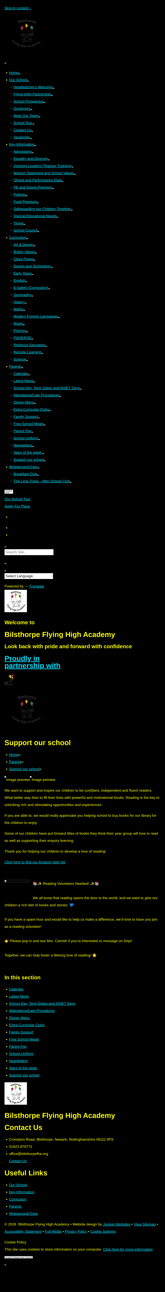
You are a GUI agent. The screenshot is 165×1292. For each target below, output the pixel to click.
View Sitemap (145, 1224)
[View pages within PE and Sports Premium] (53, 188)
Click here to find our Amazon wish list (34, 862)
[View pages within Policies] (27, 195)
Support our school (24, 769)
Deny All (29, 1257)
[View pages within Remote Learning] (42, 353)
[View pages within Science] (27, 360)
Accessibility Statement (23, 1231)
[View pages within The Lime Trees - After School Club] (71, 482)
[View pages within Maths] (24, 310)
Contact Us (18, 1161)
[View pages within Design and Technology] (52, 267)
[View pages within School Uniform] (39, 439)
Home (14, 755)
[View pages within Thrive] (24, 224)
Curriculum (17, 1199)
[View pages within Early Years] (32, 274)
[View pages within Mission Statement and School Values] (75, 174)
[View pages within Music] (24, 324)
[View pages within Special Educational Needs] (57, 217)
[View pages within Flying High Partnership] (52, 95)
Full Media (53, 1231)
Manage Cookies (19, 1257)
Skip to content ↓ (17, 8)
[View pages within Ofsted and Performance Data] (62, 181)
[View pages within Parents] (22, 367)
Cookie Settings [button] (103, 1231)
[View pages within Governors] (31, 109)
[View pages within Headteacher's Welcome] (53, 88)
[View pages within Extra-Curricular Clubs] (50, 410)
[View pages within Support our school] (45, 460)
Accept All (8, 1257)
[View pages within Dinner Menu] (35, 403)
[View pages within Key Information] (35, 145)
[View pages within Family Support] (39, 417)
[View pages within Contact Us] (32, 131)
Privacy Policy (76, 1231)
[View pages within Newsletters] (33, 446)
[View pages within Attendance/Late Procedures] (60, 396)
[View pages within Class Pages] (34, 260)
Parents (15, 762)
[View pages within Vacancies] (31, 138)
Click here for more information (128, 1249)
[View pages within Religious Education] (46, 346)
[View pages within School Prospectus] (44, 102)
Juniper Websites (117, 1224)
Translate (36, 586)
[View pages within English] (26, 281)
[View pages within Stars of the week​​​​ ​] (43, 453)
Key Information (21, 1192)
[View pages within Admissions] (33, 152)
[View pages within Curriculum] (27, 238)
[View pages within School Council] (38, 231)
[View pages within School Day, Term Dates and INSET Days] (81, 389)
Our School (18, 1185)
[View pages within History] (25, 303)
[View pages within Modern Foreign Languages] (59, 317)
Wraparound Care (23, 1214)
